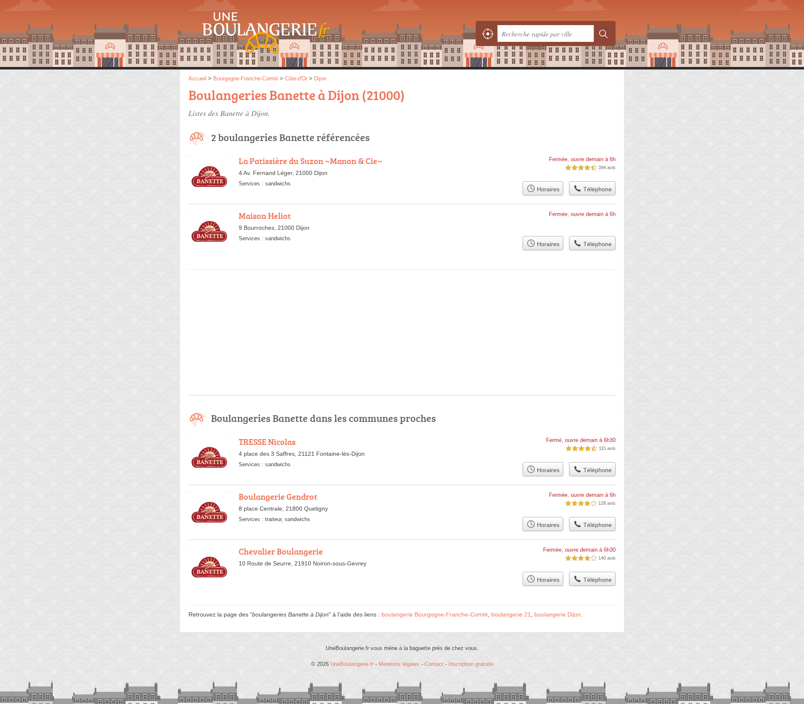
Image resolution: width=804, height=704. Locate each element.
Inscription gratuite (470, 664)
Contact (434, 664)
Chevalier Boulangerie (281, 551)
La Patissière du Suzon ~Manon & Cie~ (310, 161)
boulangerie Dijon (557, 614)
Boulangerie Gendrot (278, 496)
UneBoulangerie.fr (280, 33)
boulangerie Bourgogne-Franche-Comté (434, 614)
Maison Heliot (265, 215)
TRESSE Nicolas (267, 441)
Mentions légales (399, 664)
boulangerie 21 (511, 614)
